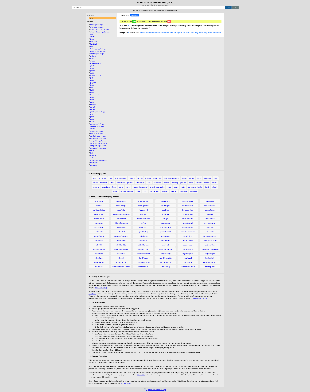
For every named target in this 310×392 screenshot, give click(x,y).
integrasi (165, 191)
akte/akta (99, 205)
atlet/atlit (99, 245)
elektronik (207, 178)
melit (92, 102)
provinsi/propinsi (210, 223)
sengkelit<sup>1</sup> (98, 141)
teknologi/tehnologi (209, 262)
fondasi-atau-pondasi (140, 187)
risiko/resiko (210, 232)
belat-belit (93, 44)
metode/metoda (187, 227)
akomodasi (183, 191)
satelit (92, 129)
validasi (214, 187)
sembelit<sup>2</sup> (98, 138)
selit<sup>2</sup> (97, 133)
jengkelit (93, 83)
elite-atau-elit (134, 15)
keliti (92, 90)
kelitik (92, 92)
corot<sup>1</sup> (97, 53)
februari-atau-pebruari (108, 187)
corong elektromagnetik (98, 160)
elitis (92, 58)
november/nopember (188, 266)
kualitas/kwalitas (188, 201)
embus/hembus (121, 262)
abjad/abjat (99, 201)
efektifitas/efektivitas (121, 249)
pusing (92, 121)
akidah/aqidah (99, 214)
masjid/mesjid (188, 223)
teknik (92, 150)
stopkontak (157, 178)
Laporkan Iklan (125, 383)
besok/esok (99, 266)
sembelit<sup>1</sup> (98, 136)
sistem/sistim (210, 245)
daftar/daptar (121, 218)
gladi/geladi (143, 227)
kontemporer (140, 182)
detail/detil (121, 232)
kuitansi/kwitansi (188, 205)
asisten (92, 36)
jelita (92, 80)
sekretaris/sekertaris (210, 240)
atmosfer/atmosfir (99, 249)
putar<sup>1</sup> (97, 124)
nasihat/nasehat (187, 249)
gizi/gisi (143, 223)
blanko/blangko (121, 205)
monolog (175, 182)
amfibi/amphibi (99, 218)
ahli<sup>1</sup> (96, 24)
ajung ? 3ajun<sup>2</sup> (100, 32)
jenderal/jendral (165, 232)
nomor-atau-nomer (126, 191)
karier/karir (165, 245)
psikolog (132, 178)
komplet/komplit (165, 262)
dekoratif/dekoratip (121, 223)
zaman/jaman (210, 266)
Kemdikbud (92, 294)
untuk (176, 187)
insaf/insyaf (165, 205)
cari (215, 178)
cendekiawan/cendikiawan (121, 214)
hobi (110, 178)
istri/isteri (165, 214)
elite (91, 18)
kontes (138, 191)
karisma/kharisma (165, 249)
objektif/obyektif (209, 205)
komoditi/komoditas (165, 258)
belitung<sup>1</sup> (98, 49)
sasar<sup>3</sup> (97, 126)
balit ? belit (94, 41)
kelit (91, 87)
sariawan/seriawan (209, 236)
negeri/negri (188, 258)
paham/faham (210, 210)
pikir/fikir (210, 214)
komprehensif (154, 191)
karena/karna (165, 240)
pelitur (92, 119)
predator (130, 182)
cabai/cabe (121, 210)
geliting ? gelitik (95, 75)
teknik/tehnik (209, 258)
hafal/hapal (143, 240)
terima (128, 187)
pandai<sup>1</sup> (97, 112)
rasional (166, 182)
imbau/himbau (143, 266)
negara (92, 109)
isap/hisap (165, 210)
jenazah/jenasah (165, 227)
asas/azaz (99, 240)
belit (91, 46)
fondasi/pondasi (143, 205)
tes (145, 191)
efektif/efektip (121, 245)
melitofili (93, 104)
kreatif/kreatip (165, 266)
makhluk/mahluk (187, 218)
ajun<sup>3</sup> (97, 27)
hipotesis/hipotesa (143, 253)
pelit (91, 114)
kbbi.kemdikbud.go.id (199, 298)
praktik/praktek (210, 218)
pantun (183, 187)
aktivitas (199, 182)
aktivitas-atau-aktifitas (171, 178)
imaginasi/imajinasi (143, 262)
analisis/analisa (99, 227)
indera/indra (165, 201)
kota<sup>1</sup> (97, 95)
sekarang (174, 191)
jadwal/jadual (165, 223)
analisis (214, 182)
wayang (93, 155)
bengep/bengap (99, 262)
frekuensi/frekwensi (143, 218)
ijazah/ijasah (143, 258)
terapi (112, 182)
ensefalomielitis (95, 63)
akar (91, 34)
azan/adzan (99, 253)
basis (191, 182)
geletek (92, 66)
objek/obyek (210, 201)
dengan (115, 191)
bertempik (103, 182)
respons (96, 187)
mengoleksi (121, 182)
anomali (148, 178)
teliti (91, 153)
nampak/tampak (187, 240)
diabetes (93, 56)
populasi (183, 182)
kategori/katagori (165, 253)
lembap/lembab (187, 210)
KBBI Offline (141, 375)
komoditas (157, 182)
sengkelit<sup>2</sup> (98, 143)
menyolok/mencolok (188, 232)
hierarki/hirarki (143, 249)
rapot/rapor (210, 227)
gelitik (92, 73)
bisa (149, 182)
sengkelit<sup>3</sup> (98, 145)
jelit (91, 78)
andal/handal (99, 223)
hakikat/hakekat (143, 245)
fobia (94, 178)
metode (93, 107)
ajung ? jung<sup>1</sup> (99, 29)
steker (121, 187)
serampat (93, 165)
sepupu (140, 178)
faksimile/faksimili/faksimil (121, 266)
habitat (184, 178)
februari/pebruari (143, 201)
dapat (207, 187)
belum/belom (99, 258)
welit (91, 158)
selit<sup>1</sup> (97, 131)
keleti (92, 85)
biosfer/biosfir (121, 201)
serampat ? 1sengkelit (98, 148)
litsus (92, 99)
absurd (199, 178)
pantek (191, 178)
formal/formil (143, 210)
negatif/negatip (187, 253)
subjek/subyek (210, 253)
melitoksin (93, 162)
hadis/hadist (143, 236)
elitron (92, 61)
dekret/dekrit (121, 227)
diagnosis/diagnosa (121, 236)
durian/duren (121, 240)
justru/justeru (165, 236)
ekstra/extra (121, 253)
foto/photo (143, 214)
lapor (92, 97)
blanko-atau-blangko (195, 187)
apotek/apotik (99, 236)
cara (169, 187)
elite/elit (121, 258)
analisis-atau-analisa (157, 187)
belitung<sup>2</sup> (98, 51)
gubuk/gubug (143, 232)
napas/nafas (187, 245)
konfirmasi (193, 191)
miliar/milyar (187, 236)
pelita (92, 116)
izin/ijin (165, 218)
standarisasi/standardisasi (210, 249)
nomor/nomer (187, 262)
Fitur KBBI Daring (101, 287)
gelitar (92, 70)
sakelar (206, 182)
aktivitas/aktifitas (99, 210)
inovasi (95, 182)
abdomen (102, 178)
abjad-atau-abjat (120, 178)
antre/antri (99, 232)
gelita (92, 68)
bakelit (92, 39)
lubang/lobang (188, 214)
